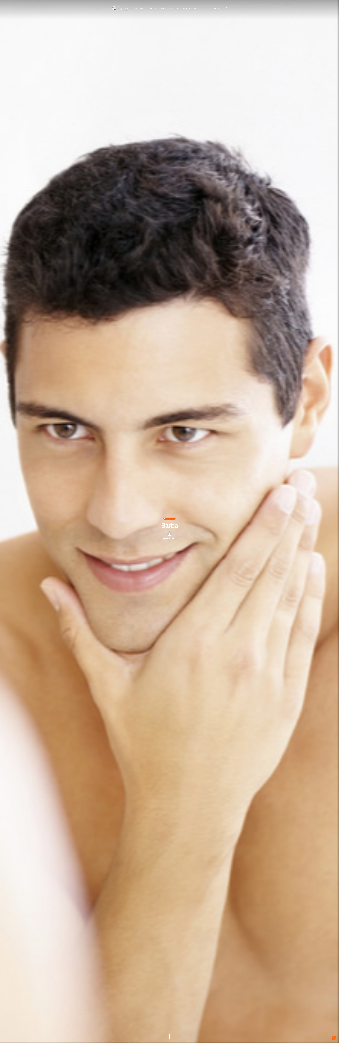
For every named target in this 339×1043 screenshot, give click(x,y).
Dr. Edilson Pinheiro (169, 538)
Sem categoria (169, 519)
